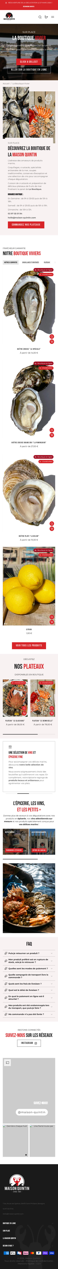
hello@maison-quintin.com (13, 1214)
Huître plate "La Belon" (29, 536)
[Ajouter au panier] (52, 341)
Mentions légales (26, 1264)
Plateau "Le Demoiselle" (42, 721)
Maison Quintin (32, 1258)
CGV (38, 1264)
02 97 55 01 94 (8, 1209)
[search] (40, 17)
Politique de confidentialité (39, 1261)
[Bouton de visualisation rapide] (52, 336)
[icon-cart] (46, 17)
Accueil (6, 84)
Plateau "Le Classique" (15, 721)
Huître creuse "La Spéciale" (29, 349)
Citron (29, 629)
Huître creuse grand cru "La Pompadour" (29, 442)
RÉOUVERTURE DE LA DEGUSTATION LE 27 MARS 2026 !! (30, 3)
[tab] (4, 343)
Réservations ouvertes (28, 6)
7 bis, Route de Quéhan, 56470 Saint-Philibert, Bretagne (24, 1204)
